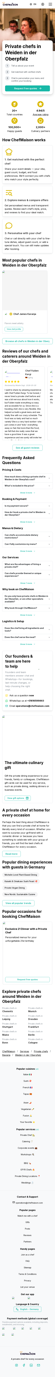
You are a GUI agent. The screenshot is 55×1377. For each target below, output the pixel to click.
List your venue (27, 1287)
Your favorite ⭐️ (27, 1122)
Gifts (28, 1222)
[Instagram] (16, 1366)
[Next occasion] (49, 953)
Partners (27, 1241)
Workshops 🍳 (27, 1154)
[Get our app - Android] (35, 1298)
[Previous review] (6, 403)
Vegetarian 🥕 (27, 1109)
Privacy (27, 1280)
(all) (37, 1069)
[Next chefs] (49, 302)
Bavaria (6, 1055)
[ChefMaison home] (27, 1353)
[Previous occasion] (6, 953)
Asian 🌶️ (27, 1102)
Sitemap (27, 1267)
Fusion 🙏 (27, 1115)
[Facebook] (24, 1366)
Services (24, 1051)
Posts (27, 1229)
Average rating (40, 114)
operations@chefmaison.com (29, 1203)
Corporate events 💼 (27, 1148)
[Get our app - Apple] (19, 1298)
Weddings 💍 (27, 1182)
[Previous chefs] (6, 302)
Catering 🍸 (27, 1141)
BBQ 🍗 (27, 1163)
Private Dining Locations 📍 (27, 1176)
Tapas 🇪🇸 (27, 1094)
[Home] (10, 4)
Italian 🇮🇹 (27, 1074)
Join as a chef (27, 1254)
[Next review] (49, 403)
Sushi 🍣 (27, 1081)
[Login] (42, 4)
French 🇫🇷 (27, 1087)
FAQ (27, 1261)
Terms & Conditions (27, 1274)
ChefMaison (8, 1051)
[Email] (38, 1366)
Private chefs (41, 1051)
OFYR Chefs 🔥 (27, 1169)
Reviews (27, 1235)
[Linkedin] (31, 1366)
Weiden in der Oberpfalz (28, 1055)
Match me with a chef (27, 1216)
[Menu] (50, 4)
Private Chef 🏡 (27, 1135)
